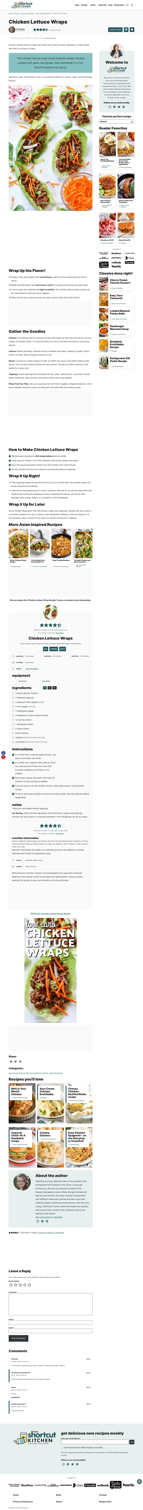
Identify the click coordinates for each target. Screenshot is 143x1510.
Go (132, 1442)
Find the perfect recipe (116, 116)
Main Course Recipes (28, 13)
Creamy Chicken (45, 1134)
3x (55, 688)
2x (50, 688)
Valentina (21, 29)
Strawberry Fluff (106, 240)
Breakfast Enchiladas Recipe (117, 344)
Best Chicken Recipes (43, 13)
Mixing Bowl (23, 681)
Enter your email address (70, 1438)
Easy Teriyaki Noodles (61, 560)
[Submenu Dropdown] (88, 5)
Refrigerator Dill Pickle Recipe (120, 360)
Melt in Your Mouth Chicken (18, 1091)
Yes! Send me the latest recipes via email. (83, 1447)
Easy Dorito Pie (124, 240)
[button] (34, 29)
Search (132, 121)
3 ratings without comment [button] (50, 1232)
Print (62, 649)
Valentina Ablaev (31, 669)
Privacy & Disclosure (23, 1501)
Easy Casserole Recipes (81, 565)
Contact (103, 1495)
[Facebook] (42, 1221)
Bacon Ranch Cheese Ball (105, 201)
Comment (13, 1292)
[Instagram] (37, 1221)
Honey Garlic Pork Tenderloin (126, 201)
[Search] (132, 5)
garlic (25, 706)
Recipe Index (119, 5)
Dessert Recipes (126, 167)
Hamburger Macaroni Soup (119, 327)
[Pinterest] (47, 1221)
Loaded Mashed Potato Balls (120, 312)
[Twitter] (119, 107)
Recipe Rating (14, 1281)
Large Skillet (46, 681)
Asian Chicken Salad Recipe (18, 561)
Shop (110, 5)
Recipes (84, 5)
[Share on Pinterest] (126, 29)
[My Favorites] (127, 5)
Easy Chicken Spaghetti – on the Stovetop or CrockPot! (77, 1137)
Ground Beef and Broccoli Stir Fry (38, 561)
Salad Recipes (16, 566)
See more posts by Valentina (48, 1217)
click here (59, 633)
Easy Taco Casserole (116, 297)
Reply (88, 1359)
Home (77, 5)
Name (11, 1319)
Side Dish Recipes (56, 1073)
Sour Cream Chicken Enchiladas (47, 1091)
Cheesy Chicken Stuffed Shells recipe (77, 1092)
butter (31, 711)
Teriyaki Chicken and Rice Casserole (82, 561)
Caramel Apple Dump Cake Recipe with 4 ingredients (125, 161)
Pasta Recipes (74, 1144)
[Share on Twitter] (15, 1062)
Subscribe (103, 5)
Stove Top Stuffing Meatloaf (107, 160)
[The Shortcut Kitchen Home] (22, 5)
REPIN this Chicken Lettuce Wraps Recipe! (51, 913)
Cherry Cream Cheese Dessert (120, 281)
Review (53, 649)
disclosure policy (50, 38)
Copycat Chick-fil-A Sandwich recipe (18, 1137)
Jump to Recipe (115, 30)
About (93, 5)
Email (11, 1328)
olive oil (29, 697)
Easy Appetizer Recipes (107, 206)
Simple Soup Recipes (118, 334)
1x (45, 688)
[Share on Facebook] (11, 1062)
